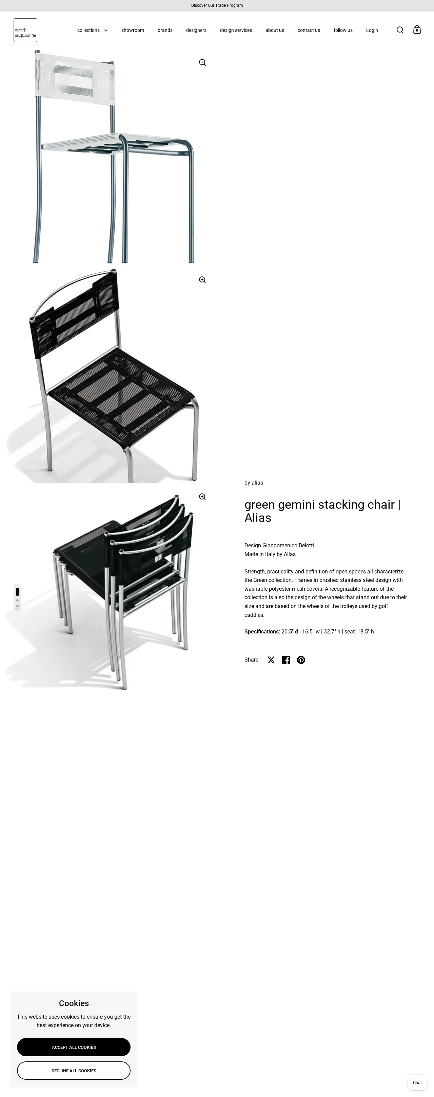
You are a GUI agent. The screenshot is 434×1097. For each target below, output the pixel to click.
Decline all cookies (74, 1070)
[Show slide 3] (17, 606)
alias (257, 482)
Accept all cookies (74, 1047)
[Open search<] (400, 29)
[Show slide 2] (17, 600)
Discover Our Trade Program (217, 5)
